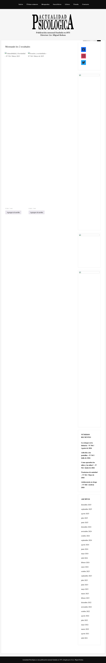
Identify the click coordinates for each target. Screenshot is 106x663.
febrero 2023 (85, 598)
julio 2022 (84, 620)
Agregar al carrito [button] (13, 212)
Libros (67, 4)
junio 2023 (84, 585)
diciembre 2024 (86, 527)
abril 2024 (84, 558)
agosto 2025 (85, 513)
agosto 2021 (85, 633)
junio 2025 (84, 522)
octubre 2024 (85, 536)
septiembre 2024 (86, 540)
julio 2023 (84, 580)
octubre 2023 (85, 571)
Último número (32, 4)
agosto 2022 (85, 616)
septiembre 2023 (86, 576)
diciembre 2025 (86, 505)
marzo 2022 (85, 629)
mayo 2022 (84, 625)
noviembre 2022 (86, 607)
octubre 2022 (85, 611)
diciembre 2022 (86, 602)
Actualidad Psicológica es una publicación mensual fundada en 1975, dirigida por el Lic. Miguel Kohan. (53, 660)
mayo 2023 (84, 589)
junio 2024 (84, 549)
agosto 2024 (85, 545)
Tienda (76, 4)
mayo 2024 (84, 553)
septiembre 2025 (86, 509)
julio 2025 (84, 518)
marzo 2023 (85, 593)
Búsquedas (46, 4)
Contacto (85, 4)
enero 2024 (85, 567)
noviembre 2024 (86, 531)
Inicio (21, 4)
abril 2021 (84, 638)
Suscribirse (57, 4)
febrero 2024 (85, 562)
